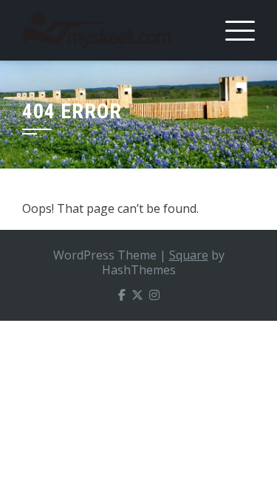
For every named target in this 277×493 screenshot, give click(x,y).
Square (188, 255)
